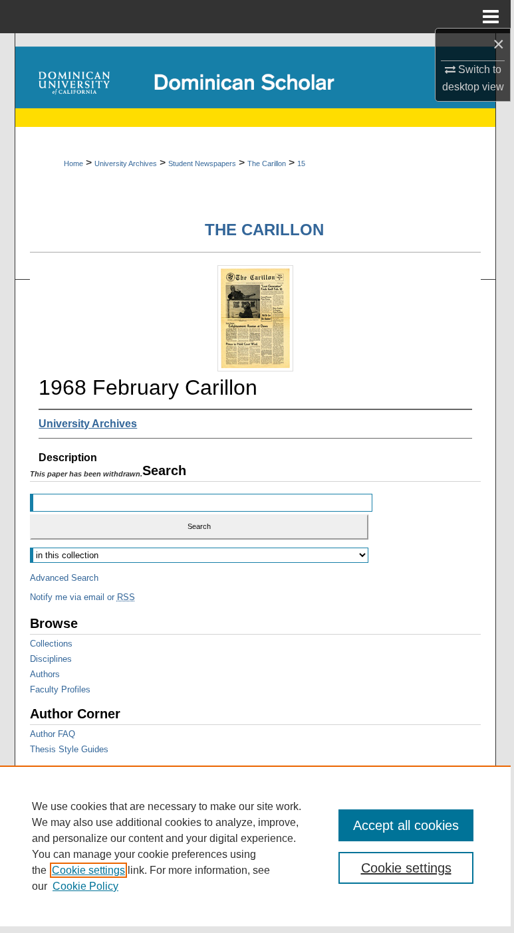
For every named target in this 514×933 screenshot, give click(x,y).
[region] (255, 846)
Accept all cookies (406, 825)
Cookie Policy (85, 886)
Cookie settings (88, 870)
